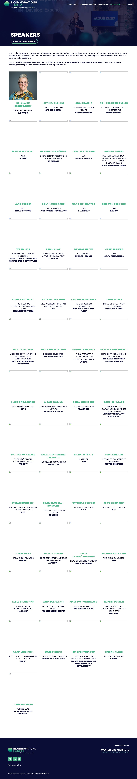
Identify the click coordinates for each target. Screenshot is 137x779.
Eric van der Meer (114, 204)
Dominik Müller (114, 402)
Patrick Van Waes (23, 454)
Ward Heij (23, 249)
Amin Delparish (53, 601)
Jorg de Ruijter (114, 502)
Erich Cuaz (53, 249)
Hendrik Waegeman (84, 299)
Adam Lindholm (23, 651)
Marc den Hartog (83, 204)
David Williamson (84, 151)
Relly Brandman (23, 601)
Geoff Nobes (114, 299)
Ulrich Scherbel (23, 151)
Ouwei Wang (23, 553)
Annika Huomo (114, 151)
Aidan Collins (53, 402)
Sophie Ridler (114, 454)
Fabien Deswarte (83, 349)
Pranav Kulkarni (114, 553)
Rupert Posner (114, 601)
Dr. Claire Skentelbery (23, 104)
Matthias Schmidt (84, 502)
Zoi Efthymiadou (84, 651)
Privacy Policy (14, 765)
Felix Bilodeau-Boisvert (53, 504)
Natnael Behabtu (53, 299)
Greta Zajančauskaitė (83, 555)
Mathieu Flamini (53, 103)
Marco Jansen (53, 553)
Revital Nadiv (83, 249)
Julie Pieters (53, 651)
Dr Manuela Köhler (53, 151)
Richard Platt (83, 454)
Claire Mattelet (23, 299)
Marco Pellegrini (23, 402)
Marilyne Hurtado (53, 349)
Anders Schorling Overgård (53, 456)
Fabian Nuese (114, 651)
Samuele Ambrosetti (114, 349)
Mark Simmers (114, 249)
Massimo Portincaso (83, 601)
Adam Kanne (83, 103)
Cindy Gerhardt (83, 402)
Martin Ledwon (23, 349)
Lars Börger (23, 204)
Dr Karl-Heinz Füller (114, 103)
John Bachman (23, 704)
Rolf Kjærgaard (53, 204)
